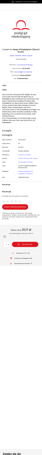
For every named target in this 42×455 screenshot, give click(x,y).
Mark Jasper (27, 56)
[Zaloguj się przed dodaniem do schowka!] (4, 236)
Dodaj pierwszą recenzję (15, 207)
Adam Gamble (15, 56)
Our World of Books (25, 65)
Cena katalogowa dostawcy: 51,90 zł (21, 233)
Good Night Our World (23, 72)
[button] (21, 29)
